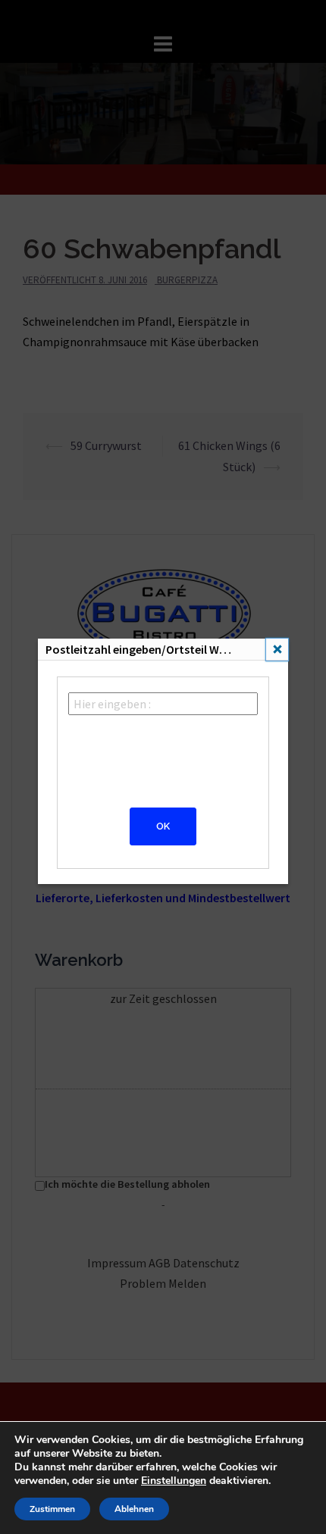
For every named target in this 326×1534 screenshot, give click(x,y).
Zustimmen (52, 1509)
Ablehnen (134, 1509)
